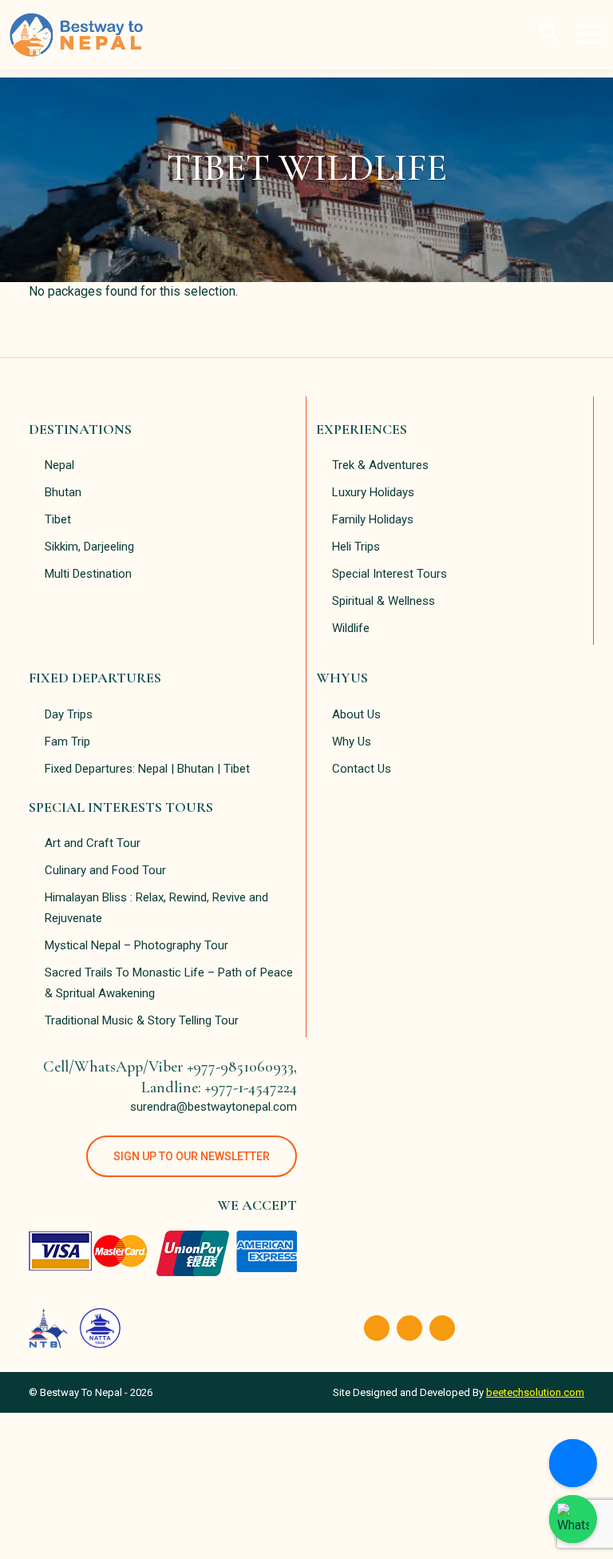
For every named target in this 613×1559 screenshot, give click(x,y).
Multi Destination (88, 574)
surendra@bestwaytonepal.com (213, 1107)
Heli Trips (356, 546)
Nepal (59, 465)
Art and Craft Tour (92, 843)
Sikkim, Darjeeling (89, 546)
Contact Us (361, 769)
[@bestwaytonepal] (573, 1519)
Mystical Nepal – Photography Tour (136, 945)
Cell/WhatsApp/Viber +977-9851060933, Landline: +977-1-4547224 (170, 1077)
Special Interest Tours (389, 574)
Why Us (351, 741)
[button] (550, 31)
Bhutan (63, 492)
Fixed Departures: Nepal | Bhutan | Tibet (147, 769)
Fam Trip (67, 741)
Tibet (58, 519)
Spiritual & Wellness (383, 601)
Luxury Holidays (373, 492)
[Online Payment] (573, 1463)
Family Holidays (372, 519)
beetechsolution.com (535, 1392)
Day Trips (69, 714)
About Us (356, 714)
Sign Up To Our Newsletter (191, 1156)
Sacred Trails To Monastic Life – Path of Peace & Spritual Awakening (169, 982)
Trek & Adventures (380, 465)
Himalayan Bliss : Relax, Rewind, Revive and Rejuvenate (156, 907)
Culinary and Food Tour (105, 870)
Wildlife (351, 628)
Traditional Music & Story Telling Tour (142, 1020)
